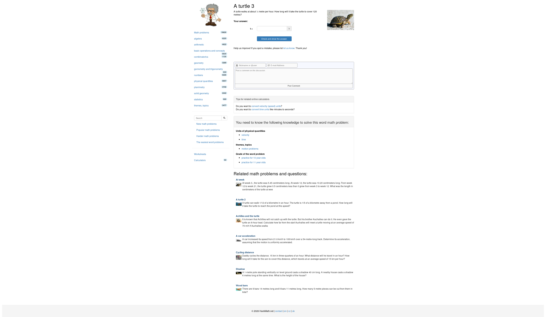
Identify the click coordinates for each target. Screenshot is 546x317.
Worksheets (200, 154)
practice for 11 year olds (254, 162)
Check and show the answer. (274, 38)
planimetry (210, 87)
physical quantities (210, 81)
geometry (210, 62)
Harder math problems (207, 136)
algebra (210, 38)
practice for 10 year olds (254, 157)
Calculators (210, 160)
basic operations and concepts (210, 51)
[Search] (224, 118)
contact (278, 311)
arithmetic (210, 44)
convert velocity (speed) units (266, 106)
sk (293, 311)
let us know (288, 48)
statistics (210, 99)
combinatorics (210, 56)
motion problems (250, 148)
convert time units (260, 109)
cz (289, 311)
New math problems (206, 123)
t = (251, 28)
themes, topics (210, 105)
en (285, 311)
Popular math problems (208, 130)
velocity (245, 134)
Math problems (210, 32)
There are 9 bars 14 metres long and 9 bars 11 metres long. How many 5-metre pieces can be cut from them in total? (294, 289)
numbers (210, 75)
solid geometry (210, 93)
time (244, 139)
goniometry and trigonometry (210, 69)
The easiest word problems (210, 142)
